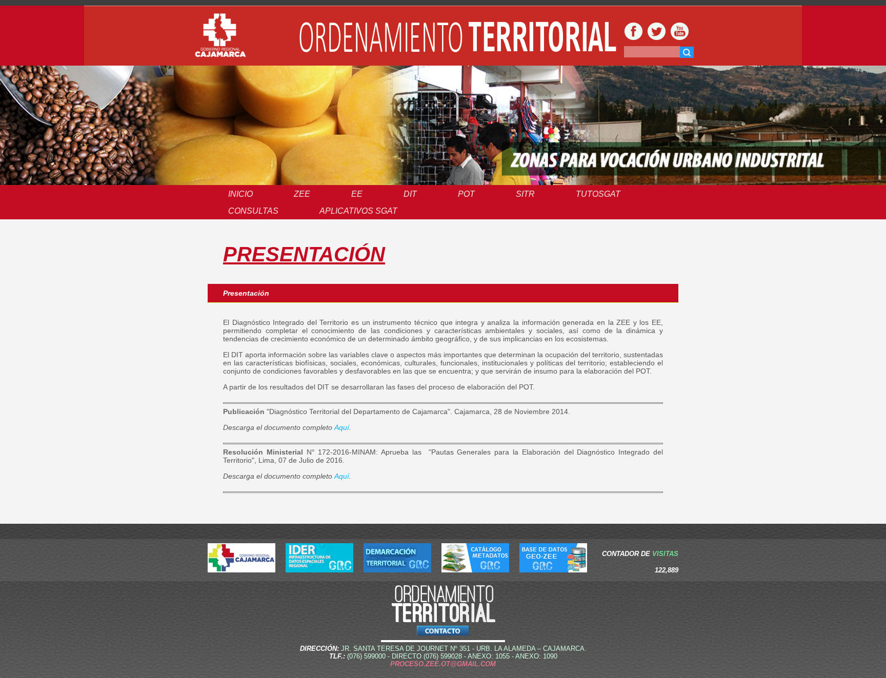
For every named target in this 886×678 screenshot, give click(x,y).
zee (302, 194)
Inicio (240, 194)
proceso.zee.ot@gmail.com (443, 664)
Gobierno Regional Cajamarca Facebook (633, 31)
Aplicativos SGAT (358, 211)
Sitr (525, 194)
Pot (466, 194)
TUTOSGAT (598, 194)
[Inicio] (220, 35)
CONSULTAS (253, 211)
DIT (410, 194)
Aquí (341, 427)
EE (357, 194)
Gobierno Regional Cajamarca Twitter (657, 31)
